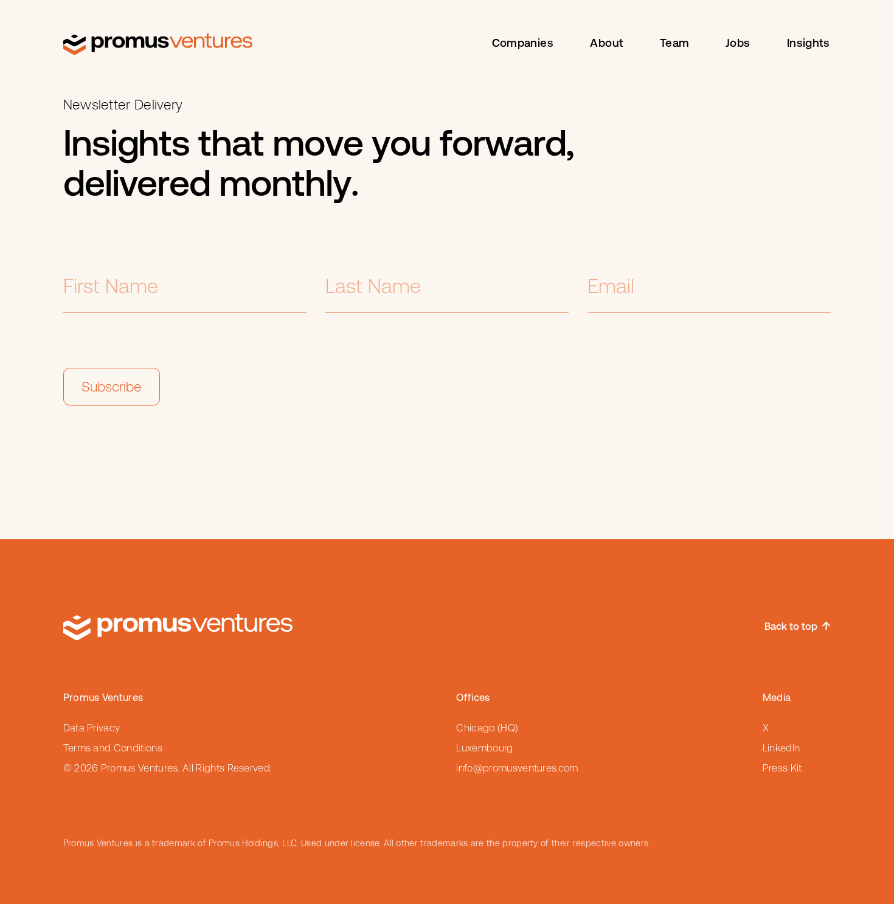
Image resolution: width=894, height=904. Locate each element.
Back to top (790, 627)
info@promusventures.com (517, 768)
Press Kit (782, 768)
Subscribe (111, 387)
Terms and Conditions (112, 748)
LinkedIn (781, 748)
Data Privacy (91, 728)
